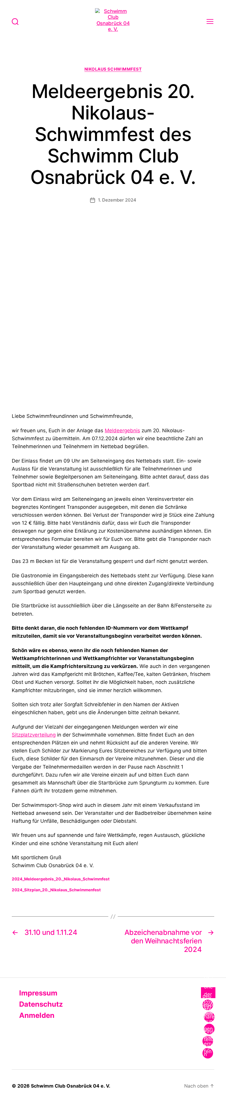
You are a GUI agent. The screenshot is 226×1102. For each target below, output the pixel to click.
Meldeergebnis (122, 430)
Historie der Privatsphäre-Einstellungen (209, 1017)
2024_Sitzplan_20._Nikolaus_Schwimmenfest (56, 889)
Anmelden (35, 1015)
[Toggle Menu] (208, 992)
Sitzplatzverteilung (34, 735)
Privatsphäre (207, 1005)
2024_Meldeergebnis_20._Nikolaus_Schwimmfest (60, 879)
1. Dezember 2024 (117, 200)
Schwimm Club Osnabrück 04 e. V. (70, 1086)
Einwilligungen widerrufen (208, 1029)
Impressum (37, 993)
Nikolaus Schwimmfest (113, 69)
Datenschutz (40, 1004)
